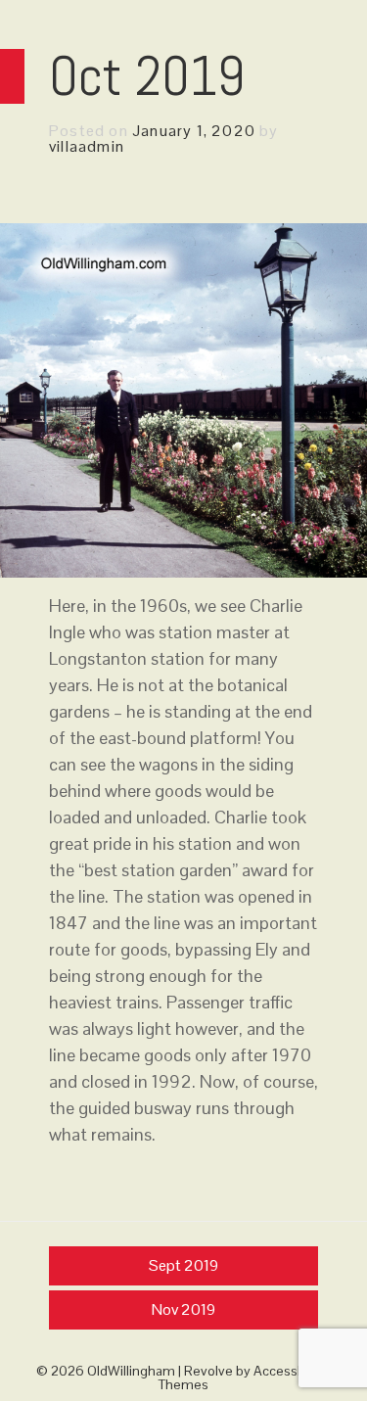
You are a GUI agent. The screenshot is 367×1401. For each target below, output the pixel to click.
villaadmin (86, 146)
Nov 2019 (183, 1309)
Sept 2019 (183, 1265)
